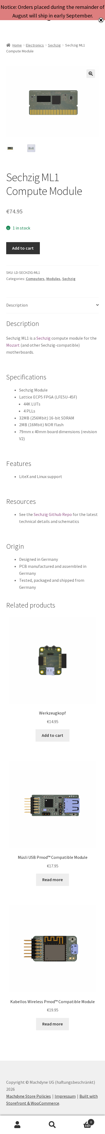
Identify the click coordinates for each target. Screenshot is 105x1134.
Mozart (13, 345)
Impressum (65, 1096)
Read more (52, 879)
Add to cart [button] (52, 735)
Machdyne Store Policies (28, 1096)
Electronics (35, 45)
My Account (17, 1125)
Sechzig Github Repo (53, 514)
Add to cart (23, 248)
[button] (90, 73)
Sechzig (54, 45)
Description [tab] (17, 305)
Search (52, 1125)
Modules (53, 278)
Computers (35, 278)
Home (17, 45)
